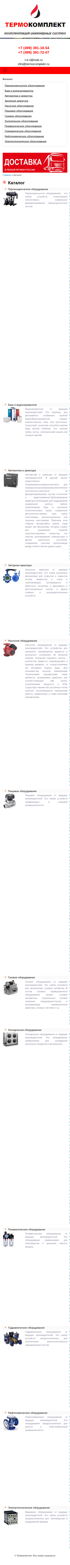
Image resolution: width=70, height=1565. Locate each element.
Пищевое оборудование (19, 110)
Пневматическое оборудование (23, 126)
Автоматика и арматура (18, 95)
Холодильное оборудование (21, 121)
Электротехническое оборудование (25, 141)
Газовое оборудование (18, 116)
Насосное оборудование (19, 105)
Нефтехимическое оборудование (24, 136)
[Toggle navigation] (5, 70)
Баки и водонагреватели (19, 90)
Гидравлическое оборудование (23, 131)
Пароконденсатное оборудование (25, 85)
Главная (7, 175)
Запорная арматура (16, 100)
